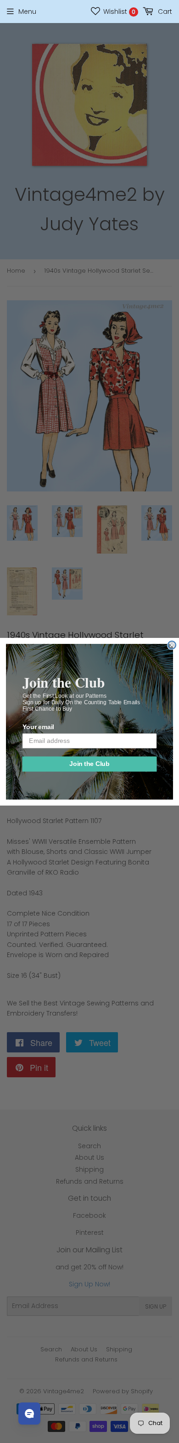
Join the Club (89, 763)
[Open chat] (29, 1413)
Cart (164, 11)
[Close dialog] (172, 644)
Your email (38, 727)
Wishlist (118, 11)
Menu (27, 11)
